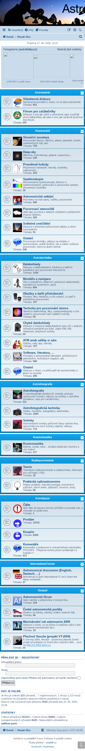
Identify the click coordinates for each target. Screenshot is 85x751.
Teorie (27, 467)
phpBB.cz (51, 742)
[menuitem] (15, 30)
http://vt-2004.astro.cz (39, 645)
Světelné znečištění (36, 223)
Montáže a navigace (37, 279)
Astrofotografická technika (41, 408)
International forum (42, 563)
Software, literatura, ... (38, 352)
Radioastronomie (43, 460)
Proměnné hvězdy (36, 164)
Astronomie (42, 92)
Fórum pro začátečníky (39, 111)
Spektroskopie (33, 179)
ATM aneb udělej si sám (40, 340)
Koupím (28, 532)
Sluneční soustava (36, 137)
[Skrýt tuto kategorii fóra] (82, 93)
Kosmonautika (42, 437)
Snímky (28, 420)
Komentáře (30, 544)
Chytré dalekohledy (36, 323)
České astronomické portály (42, 609)
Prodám (28, 519)
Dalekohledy (31, 264)
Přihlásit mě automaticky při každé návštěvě (53, 678)
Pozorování (42, 131)
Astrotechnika (42, 257)
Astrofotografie (42, 384)
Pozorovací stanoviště (38, 209)
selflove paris (9, 723)
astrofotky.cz (27, 49)
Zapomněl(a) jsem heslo (14, 678)
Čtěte (26, 505)
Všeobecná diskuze (36, 99)
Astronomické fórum (37, 597)
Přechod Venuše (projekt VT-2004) (46, 636)
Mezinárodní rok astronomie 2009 (46, 621)
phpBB (30, 738)
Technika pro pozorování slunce (45, 308)
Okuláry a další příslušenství (43, 293)
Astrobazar (42, 498)
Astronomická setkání (38, 196)
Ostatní (28, 238)
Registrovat (30, 657)
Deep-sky (29, 152)
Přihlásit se (9, 657)
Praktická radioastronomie (41, 481)
